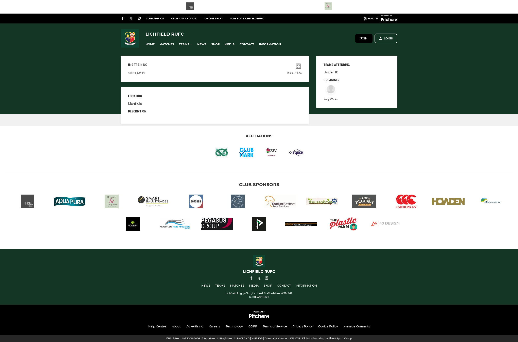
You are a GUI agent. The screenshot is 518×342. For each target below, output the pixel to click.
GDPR (252, 326)
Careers (214, 326)
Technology (234, 326)
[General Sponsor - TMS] (301, 224)
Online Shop (214, 18)
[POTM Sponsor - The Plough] (364, 202)
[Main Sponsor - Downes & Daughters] (328, 6)
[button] (150, 44)
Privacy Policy (303, 326)
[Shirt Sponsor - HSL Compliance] (490, 202)
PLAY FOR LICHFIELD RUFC (247, 18)
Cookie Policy (328, 326)
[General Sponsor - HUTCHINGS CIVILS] (133, 224)
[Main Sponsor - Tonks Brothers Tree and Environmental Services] (280, 202)
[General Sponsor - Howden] (448, 202)
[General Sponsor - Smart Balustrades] (154, 202)
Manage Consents (357, 326)
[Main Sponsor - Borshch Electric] (196, 202)
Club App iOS (155, 18)
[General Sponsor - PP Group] (259, 224)
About (176, 326)
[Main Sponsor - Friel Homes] (190, 6)
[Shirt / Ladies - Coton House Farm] (238, 202)
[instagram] (139, 18)
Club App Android (184, 18)
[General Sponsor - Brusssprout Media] (322, 202)
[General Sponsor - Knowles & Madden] (175, 224)
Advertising (194, 326)
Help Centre (157, 326)
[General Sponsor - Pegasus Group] (217, 224)
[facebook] (122, 18)
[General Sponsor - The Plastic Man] (343, 224)
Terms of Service (275, 326)
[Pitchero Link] (389, 20)
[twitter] (131, 18)
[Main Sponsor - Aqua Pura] (69, 202)
